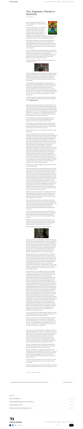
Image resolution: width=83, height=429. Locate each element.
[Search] (71, 425)
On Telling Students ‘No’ (67, 382)
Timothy (30, 16)
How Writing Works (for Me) (15, 405)
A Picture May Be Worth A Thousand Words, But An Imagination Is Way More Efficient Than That (29, 382)
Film (33, 16)
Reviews (33, 372)
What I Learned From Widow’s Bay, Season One (20, 408)
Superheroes (38, 372)
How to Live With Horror (15, 398)
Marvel (30, 372)
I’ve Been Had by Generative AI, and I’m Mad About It (21, 401)
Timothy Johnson (13, 1)
